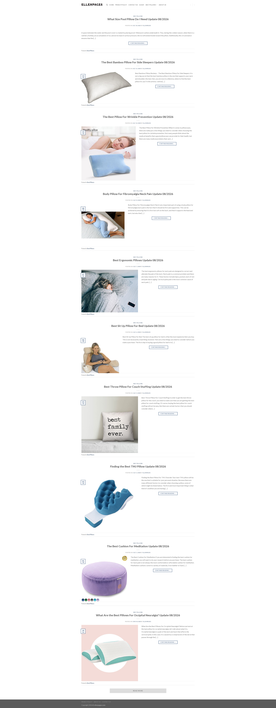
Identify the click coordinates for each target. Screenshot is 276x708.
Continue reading (138, 43)
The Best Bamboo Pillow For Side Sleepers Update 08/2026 (138, 62)
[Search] (107, 5)
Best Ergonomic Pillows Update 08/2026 (138, 260)
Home (111, 5)
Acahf (141, 5)
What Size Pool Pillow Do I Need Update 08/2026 (138, 19)
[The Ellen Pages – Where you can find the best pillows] (92, 5)
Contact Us (133, 5)
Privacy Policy (121, 5)
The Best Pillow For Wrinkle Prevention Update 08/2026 (138, 116)
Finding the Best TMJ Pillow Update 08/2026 (138, 466)
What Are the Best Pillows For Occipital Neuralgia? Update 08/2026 (138, 615)
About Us (162, 5)
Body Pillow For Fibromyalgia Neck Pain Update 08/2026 (138, 193)
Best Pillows (151, 5)
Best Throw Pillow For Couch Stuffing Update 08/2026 (138, 386)
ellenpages (147, 25)
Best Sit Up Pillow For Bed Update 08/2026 (138, 325)
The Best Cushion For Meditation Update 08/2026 (138, 546)
